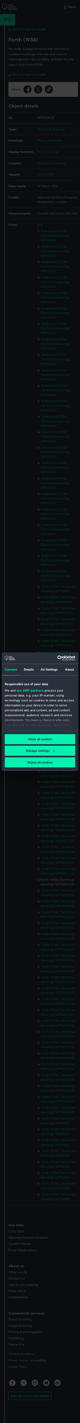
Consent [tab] (11, 669)
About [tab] (69, 669)
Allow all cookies (40, 739)
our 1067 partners (30, 690)
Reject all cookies (40, 762)
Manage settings (37, 750)
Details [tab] (29, 669)
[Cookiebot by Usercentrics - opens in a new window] (57, 658)
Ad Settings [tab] (49, 669)
